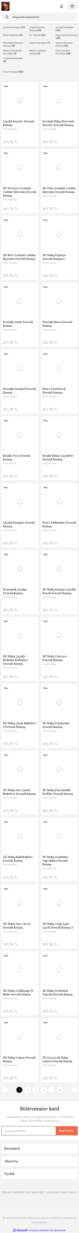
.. (51, 1090)
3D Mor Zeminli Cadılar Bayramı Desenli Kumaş (19, 256)
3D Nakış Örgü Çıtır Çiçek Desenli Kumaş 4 (57, 925)
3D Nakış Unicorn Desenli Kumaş (54, 658)
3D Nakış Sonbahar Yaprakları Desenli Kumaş (55, 860)
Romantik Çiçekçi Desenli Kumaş (15, 591)
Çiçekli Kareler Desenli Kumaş (18, 123)
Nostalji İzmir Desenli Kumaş (18, 323)
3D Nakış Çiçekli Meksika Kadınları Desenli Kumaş (15, 660)
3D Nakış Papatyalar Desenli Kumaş (56, 725)
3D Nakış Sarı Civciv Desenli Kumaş (16, 925)
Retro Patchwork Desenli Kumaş (54, 390)
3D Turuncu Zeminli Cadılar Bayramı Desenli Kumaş (19, 192)
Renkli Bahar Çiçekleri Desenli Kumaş (57, 457)
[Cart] (72, 6)
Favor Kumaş (10, 129)
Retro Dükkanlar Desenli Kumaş (59, 524)
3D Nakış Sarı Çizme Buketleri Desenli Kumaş (19, 791)
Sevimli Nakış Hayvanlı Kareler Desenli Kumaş (58, 123)
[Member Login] (61, 6)
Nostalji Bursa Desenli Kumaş (57, 323)
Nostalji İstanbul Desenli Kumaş (19, 390)
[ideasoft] (20, 1230)
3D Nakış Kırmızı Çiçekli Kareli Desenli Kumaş (59, 591)
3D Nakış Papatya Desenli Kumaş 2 (54, 256)
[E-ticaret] (39, 1230)
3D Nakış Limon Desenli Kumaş (19, 1059)
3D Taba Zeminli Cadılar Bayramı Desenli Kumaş (59, 190)
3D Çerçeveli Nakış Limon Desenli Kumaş (57, 1059)
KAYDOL (67, 1130)
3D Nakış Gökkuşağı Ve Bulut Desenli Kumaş (18, 992)
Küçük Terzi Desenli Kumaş (16, 457)
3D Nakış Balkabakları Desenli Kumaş (18, 858)
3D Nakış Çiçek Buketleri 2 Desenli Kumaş (19, 725)
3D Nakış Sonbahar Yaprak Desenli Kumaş (57, 992)
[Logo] (5, 6)
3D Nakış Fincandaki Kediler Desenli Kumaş (57, 791)
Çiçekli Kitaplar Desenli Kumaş (19, 524)
